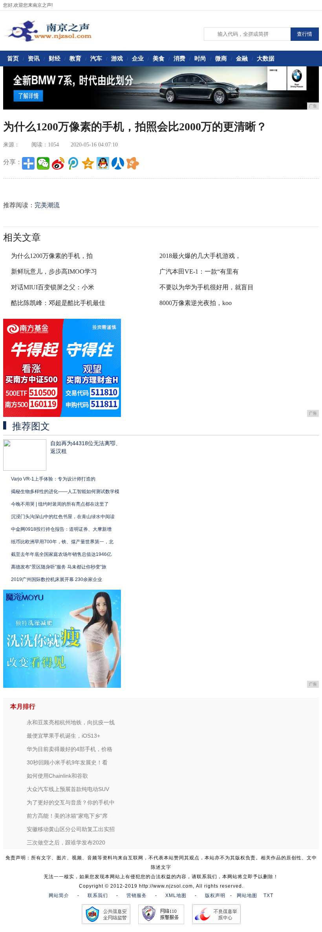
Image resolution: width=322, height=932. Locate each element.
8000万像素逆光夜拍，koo (195, 303)
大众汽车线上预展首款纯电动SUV (68, 789)
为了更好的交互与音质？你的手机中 (71, 802)
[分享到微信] (43, 163)
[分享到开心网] (132, 163)
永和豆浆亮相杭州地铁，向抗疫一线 (71, 722)
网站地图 (247, 895)
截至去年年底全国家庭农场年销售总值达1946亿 (61, 554)
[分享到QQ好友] (103, 163)
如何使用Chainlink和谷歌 (57, 776)
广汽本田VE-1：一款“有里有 (199, 271)
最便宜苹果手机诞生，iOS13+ (63, 736)
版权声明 (215, 895)
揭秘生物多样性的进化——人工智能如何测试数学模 (65, 491)
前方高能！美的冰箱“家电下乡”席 (67, 816)
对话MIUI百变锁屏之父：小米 (52, 287)
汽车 (96, 58)
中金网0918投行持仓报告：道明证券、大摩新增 (61, 529)
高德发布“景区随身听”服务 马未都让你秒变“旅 (58, 567)
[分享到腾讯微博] (73, 163)
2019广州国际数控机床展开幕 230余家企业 (56, 579)
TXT (268, 895)
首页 (13, 58)
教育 (75, 58)
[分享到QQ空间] (88, 163)
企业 (138, 58)
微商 (221, 58)
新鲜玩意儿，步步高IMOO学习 (54, 271)
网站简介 (59, 895)
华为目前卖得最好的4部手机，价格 (69, 749)
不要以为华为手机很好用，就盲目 (206, 287)
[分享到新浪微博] (58, 163)
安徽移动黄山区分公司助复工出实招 (71, 829)
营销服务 (136, 895)
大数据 (265, 58)
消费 (179, 58)
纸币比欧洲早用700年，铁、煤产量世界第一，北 (62, 542)
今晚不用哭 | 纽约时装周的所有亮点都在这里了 (60, 504)
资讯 (34, 58)
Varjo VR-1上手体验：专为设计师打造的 (53, 479)
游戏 (117, 58)
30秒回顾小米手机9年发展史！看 (67, 762)
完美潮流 (47, 205)
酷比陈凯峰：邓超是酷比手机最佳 (58, 303)
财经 (54, 58)
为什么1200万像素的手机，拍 (52, 255)
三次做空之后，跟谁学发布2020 (66, 842)
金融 (242, 58)
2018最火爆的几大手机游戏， (200, 255)
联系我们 (98, 895)
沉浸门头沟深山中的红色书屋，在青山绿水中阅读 (63, 516)
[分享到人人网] (118, 163)
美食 (159, 58)
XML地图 (176, 895)
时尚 (200, 58)
